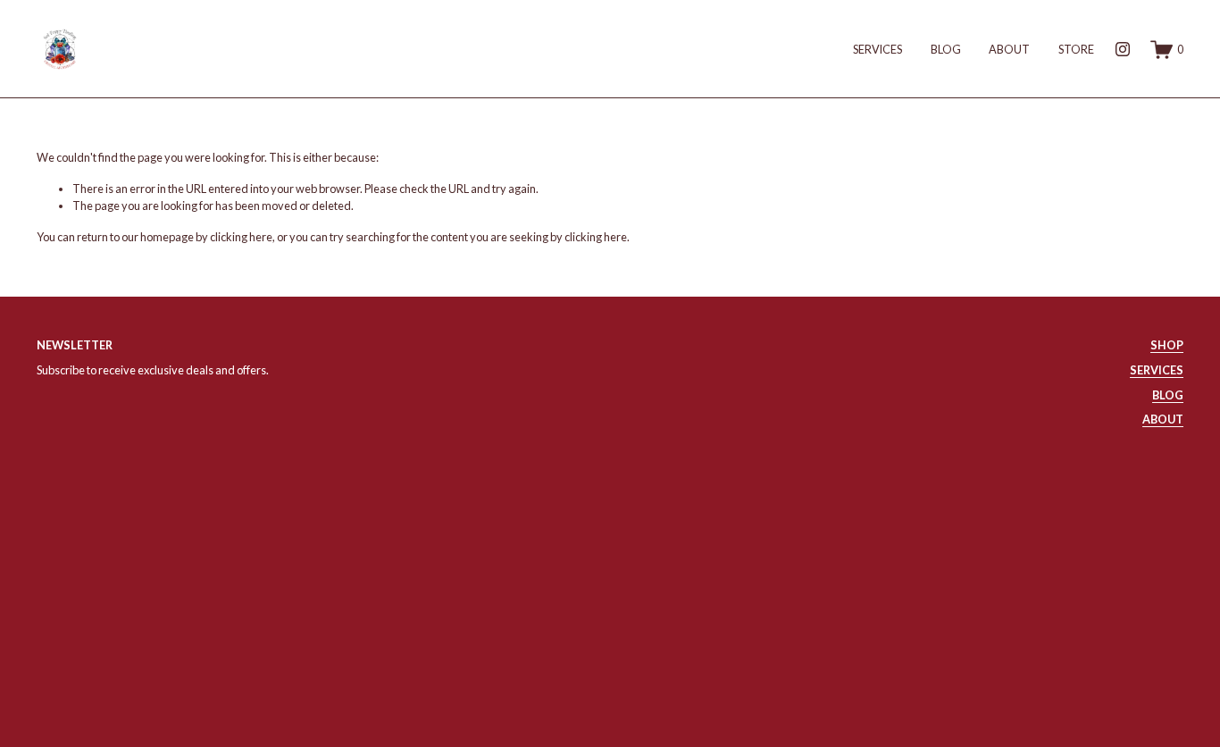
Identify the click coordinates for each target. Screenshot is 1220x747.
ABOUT (1009, 49)
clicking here (241, 237)
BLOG (946, 49)
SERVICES (877, 49)
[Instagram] (1123, 49)
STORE (1076, 49)
